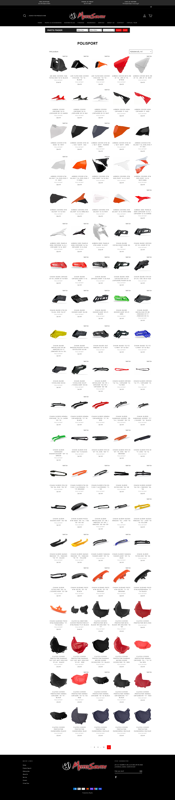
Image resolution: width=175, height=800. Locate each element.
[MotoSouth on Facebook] (116, 777)
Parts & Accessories (53, 23)
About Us (110, 23)
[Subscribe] (141, 771)
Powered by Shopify (87, 793)
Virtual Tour (132, 23)
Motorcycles (69, 23)
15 (103, 747)
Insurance (91, 23)
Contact (120, 23)
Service (101, 23)
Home (40, 23)
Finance (81, 23)
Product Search (27, 768)
